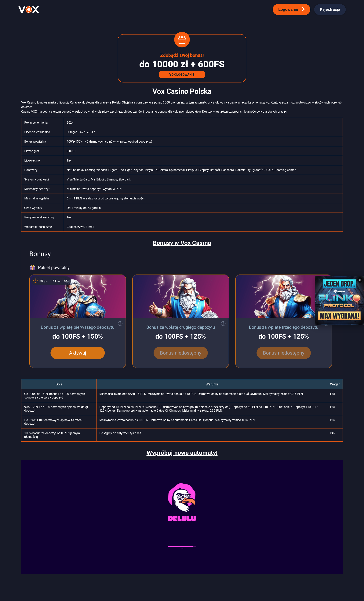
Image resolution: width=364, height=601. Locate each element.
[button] (291, 9)
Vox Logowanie (182, 74)
